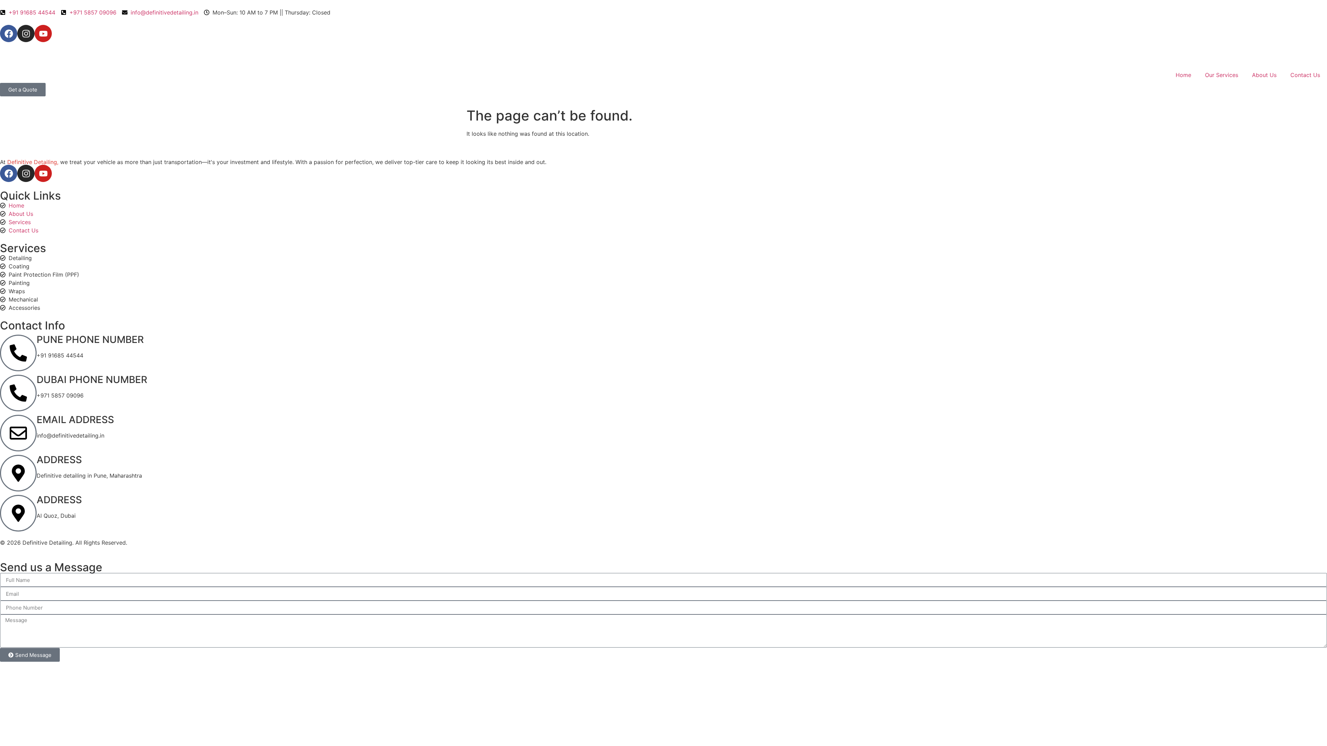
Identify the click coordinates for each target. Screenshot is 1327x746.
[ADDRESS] (18, 473)
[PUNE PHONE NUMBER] (18, 353)
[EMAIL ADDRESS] (18, 433)
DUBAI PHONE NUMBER (92, 379)
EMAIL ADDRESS (75, 419)
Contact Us (1305, 74)
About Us (1264, 74)
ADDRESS (59, 460)
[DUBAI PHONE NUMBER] (18, 393)
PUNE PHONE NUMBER (90, 339)
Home (1183, 74)
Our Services (1221, 74)
